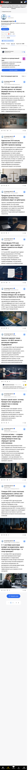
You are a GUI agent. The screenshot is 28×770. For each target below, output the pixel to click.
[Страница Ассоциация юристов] (2, 82)
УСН (12, 240)
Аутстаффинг (13, 335)
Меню (19, 768)
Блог (13, 43)
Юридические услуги (10, 35)
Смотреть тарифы (13, 70)
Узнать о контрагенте (8, 40)
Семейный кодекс (14, 192)
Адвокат (12, 137)
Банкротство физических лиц (10, 396)
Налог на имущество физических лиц (12, 84)
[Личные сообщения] (21, 2)
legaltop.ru (5, 26)
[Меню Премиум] (11, 2)
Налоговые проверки (15, 542)
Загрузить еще (14, 596)
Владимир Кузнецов (9, 384)
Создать (13, 768)
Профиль (3, 43)
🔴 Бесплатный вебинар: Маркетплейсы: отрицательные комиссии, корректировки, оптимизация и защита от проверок (13, 7)
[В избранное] (6, 185)
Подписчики (20, 43)
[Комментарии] (1, 130)
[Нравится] (4, 185)
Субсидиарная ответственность (10, 431)
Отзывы (8, 43)
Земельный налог (14, 289)
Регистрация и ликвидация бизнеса (11, 488)
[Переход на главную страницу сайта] (5, 2)
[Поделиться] (10, 130)
